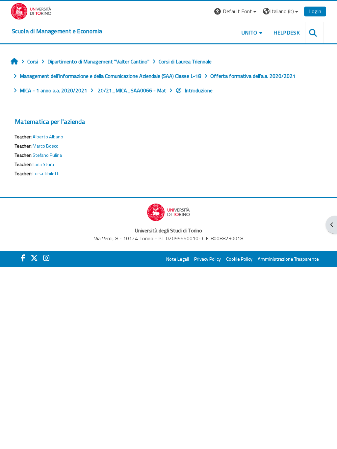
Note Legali (177, 259)
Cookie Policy (239, 259)
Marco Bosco (46, 146)
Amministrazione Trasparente (288, 259)
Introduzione (199, 90)
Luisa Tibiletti (46, 173)
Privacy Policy (207, 259)
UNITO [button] (249, 32)
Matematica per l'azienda (50, 121)
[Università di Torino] (31, 10)
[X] (34, 258)
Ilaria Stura (43, 164)
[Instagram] (46, 258)
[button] (236, 11)
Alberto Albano (48, 136)
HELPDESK (286, 32)
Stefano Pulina (47, 155)
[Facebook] (23, 258)
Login (315, 11)
